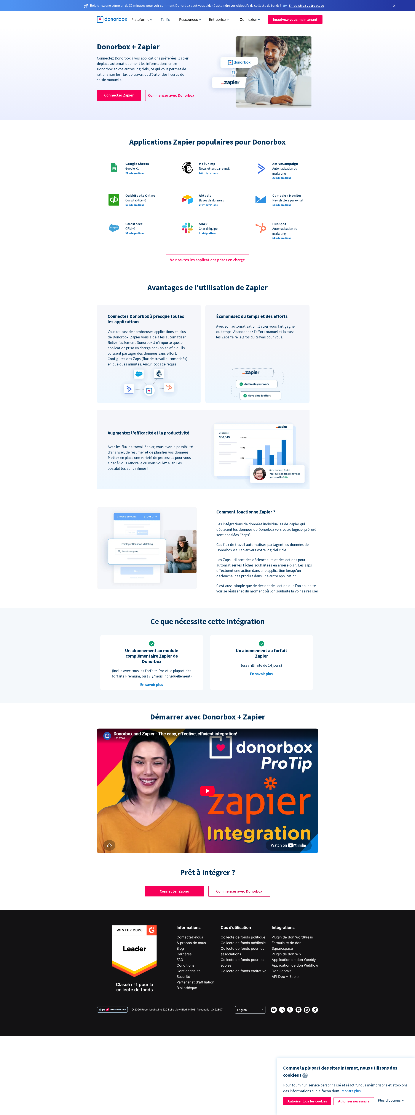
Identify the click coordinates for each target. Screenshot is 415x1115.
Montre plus (351, 1090)
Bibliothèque (187, 988)
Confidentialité (189, 971)
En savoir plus (151, 684)
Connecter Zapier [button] (119, 95)
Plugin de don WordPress (292, 937)
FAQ (180, 959)
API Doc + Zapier (286, 976)
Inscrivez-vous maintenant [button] (295, 19)
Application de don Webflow (295, 965)
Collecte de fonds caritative (243, 971)
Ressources (188, 19)
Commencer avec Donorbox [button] (171, 95)
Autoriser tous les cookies (307, 1101)
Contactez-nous (190, 937)
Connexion (248, 19)
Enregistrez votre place (306, 5)
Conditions (185, 965)
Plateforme (140, 19)
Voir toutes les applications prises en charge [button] (207, 259)
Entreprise (217, 19)
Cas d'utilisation (236, 927)
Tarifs (165, 19)
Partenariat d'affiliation (195, 982)
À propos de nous (191, 943)
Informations (189, 927)
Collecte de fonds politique (243, 937)
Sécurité (183, 976)
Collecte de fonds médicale (243, 943)
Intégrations (283, 927)
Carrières (184, 954)
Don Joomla (282, 971)
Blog (180, 948)
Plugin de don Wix (286, 954)
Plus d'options (389, 1100)
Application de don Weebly (294, 959)
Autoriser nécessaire (353, 1101)
